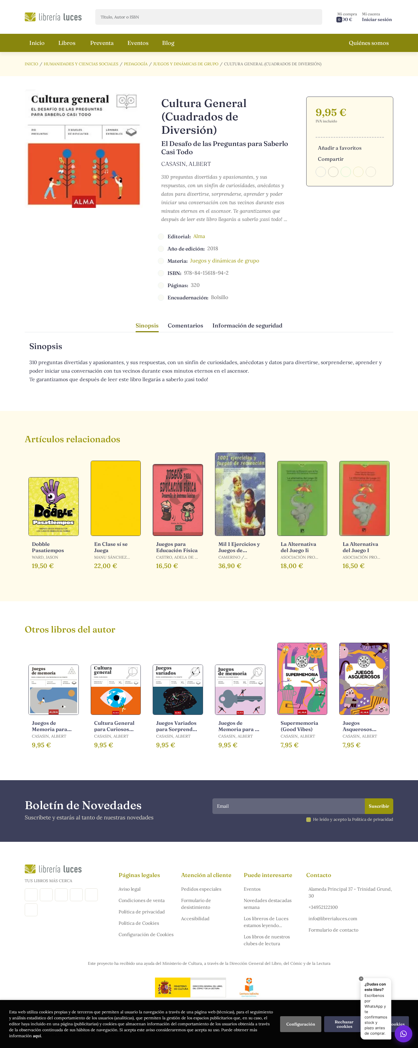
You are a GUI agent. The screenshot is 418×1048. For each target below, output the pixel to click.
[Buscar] (313, 17)
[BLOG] (76, 894)
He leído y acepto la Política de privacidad (353, 819)
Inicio (31, 63)
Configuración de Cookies (146, 934)
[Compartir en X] (333, 172)
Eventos (252, 889)
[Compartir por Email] (358, 172)
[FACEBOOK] (31, 894)
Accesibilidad (195, 918)
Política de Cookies (139, 923)
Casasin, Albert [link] (186, 163)
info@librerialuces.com (333, 918)
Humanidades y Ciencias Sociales (81, 63)
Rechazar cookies (344, 1024)
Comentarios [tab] (185, 325)
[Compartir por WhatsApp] (346, 172)
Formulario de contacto (333, 930)
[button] (347, 17)
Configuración (300, 1024)
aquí (37, 1035)
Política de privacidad (142, 912)
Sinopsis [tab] (147, 325)
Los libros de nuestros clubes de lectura (267, 940)
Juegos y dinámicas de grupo (185, 63)
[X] (61, 894)
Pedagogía (136, 63)
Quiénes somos (369, 42)
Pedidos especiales (201, 889)
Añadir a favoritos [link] (339, 148)
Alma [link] (199, 236)
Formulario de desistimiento (196, 903)
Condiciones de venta (142, 900)
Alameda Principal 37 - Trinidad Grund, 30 (350, 892)
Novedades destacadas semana (267, 903)
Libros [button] (66, 42)
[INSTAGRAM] (46, 894)
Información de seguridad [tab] (247, 325)
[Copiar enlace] (371, 172)
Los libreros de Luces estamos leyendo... (266, 922)
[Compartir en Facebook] (321, 172)
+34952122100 (323, 907)
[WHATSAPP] (31, 909)
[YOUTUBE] (91, 894)
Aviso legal (129, 889)
